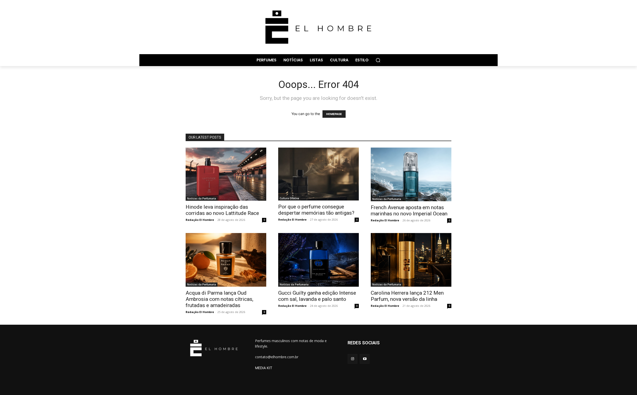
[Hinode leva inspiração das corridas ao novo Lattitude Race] (226, 174)
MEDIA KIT (263, 368)
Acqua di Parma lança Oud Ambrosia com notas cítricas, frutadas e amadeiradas (219, 299)
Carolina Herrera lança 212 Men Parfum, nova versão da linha (407, 296)
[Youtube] (365, 359)
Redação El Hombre (200, 220)
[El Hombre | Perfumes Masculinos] (318, 27)
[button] (378, 60)
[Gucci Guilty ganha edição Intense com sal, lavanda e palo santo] (318, 260)
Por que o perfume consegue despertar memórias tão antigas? (316, 210)
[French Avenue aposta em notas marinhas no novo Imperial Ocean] (411, 174)
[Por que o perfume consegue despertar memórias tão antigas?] (318, 174)
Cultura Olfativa (289, 198)
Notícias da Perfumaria (201, 198)
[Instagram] (352, 359)
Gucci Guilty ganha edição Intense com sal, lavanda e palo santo (317, 296)
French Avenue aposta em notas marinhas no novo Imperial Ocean (409, 210)
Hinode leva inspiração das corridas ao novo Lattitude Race (222, 210)
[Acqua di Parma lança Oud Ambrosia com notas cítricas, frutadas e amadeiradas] (226, 260)
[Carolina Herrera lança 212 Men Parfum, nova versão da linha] (411, 260)
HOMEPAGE (334, 114)
